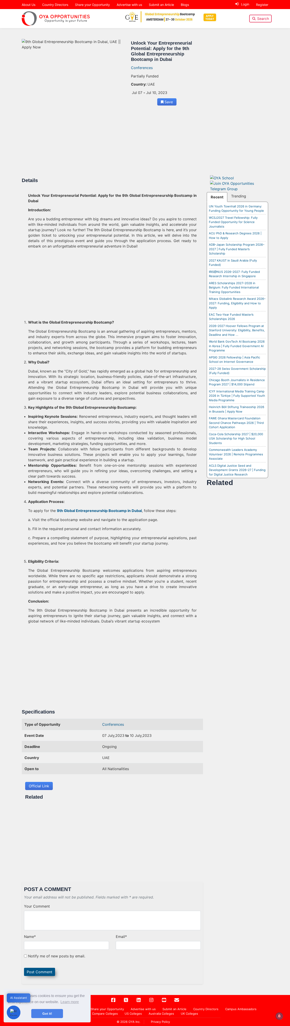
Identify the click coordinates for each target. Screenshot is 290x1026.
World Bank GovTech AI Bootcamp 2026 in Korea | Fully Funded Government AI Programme (237, 346)
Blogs (185, 5)
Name (30, 936)
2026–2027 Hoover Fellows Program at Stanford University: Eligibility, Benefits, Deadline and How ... (237, 330)
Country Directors (55, 5)
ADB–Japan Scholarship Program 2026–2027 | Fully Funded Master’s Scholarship (236, 249)
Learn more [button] (69, 1002)
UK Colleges (189, 1013)
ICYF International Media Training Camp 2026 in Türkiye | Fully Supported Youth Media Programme (237, 395)
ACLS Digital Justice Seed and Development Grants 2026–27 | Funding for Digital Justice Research (237, 470)
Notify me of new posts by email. (56, 956)
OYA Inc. (134, 1022)
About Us (28, 5)
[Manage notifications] (279, 1016)
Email (121, 936)
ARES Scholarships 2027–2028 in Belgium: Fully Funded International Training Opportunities (234, 287)
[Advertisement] (112, 144)
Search (263, 18)
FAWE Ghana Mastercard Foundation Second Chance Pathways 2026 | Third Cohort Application (236, 422)
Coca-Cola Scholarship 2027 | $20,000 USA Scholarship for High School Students (236, 438)
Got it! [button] (47, 1013)
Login (245, 4)
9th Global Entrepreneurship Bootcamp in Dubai (99, 510)
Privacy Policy (160, 1022)
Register (262, 5)
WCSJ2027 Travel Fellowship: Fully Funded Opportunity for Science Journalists (233, 222)
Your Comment (37, 906)
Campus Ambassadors (240, 1009)
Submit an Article (161, 5)
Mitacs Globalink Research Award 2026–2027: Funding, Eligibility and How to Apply (237, 303)
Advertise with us (129, 5)
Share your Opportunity (92, 5)
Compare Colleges (105, 1013)
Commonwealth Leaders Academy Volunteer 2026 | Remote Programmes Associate (236, 454)
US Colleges (133, 1013)
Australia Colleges (161, 1013)
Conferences (142, 67)
